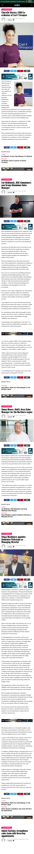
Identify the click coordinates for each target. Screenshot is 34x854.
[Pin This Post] (20, 71)
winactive (10, 20)
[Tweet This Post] (13, 71)
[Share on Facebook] (7, 71)
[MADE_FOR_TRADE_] (17, 79)
